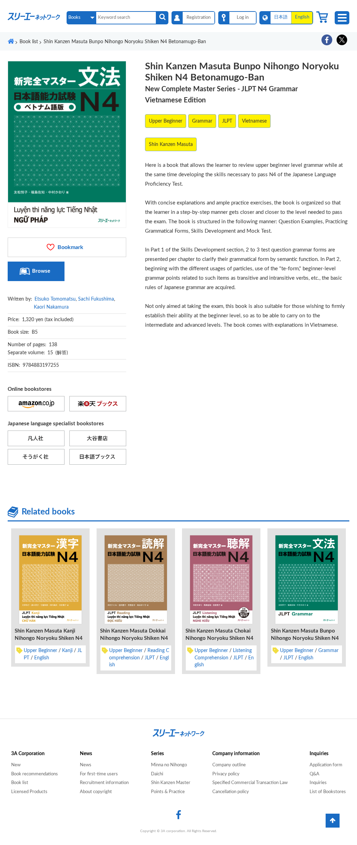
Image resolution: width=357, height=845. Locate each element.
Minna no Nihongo (169, 765)
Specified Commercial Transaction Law (250, 783)
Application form (326, 765)
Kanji (67, 650)
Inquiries (318, 783)
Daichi (157, 774)
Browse (41, 271)
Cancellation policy (230, 792)
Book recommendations (34, 774)
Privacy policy (226, 774)
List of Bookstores (328, 792)
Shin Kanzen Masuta (171, 144)
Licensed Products (29, 792)
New (16, 765)
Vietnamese (254, 121)
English (41, 658)
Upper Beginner (165, 121)
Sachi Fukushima (96, 299)
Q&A (314, 774)
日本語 (281, 17)
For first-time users (99, 774)
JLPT (227, 121)
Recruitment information (104, 783)
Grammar (202, 121)
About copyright (96, 792)
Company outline (229, 765)
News (85, 765)
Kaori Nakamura (51, 307)
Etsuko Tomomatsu (55, 299)
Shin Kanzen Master (170, 783)
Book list (19, 783)
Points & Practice (168, 792)
